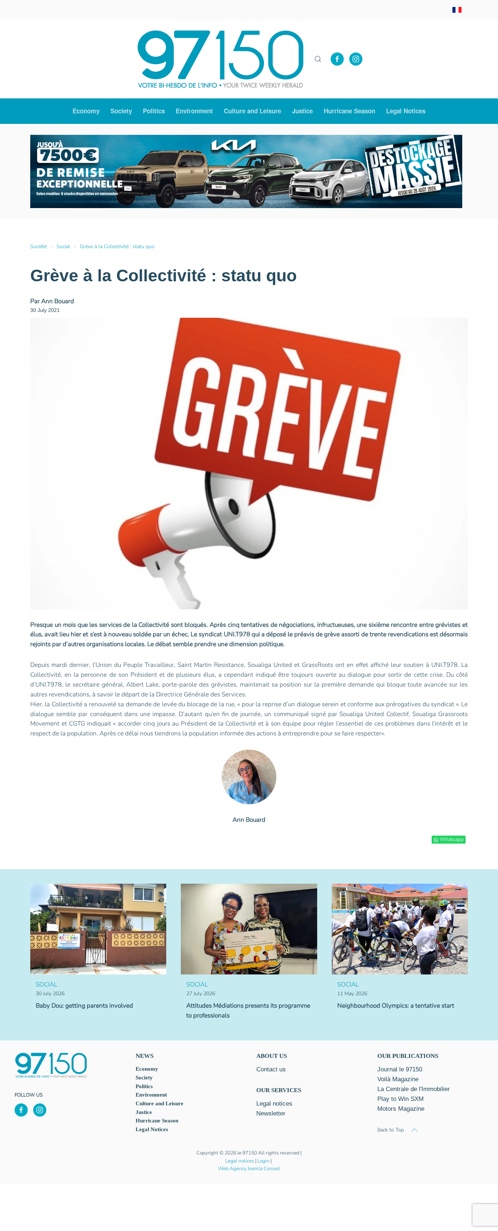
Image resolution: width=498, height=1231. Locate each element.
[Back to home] (220, 59)
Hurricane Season (349, 110)
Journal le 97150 (399, 1069)
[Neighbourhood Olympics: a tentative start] (400, 929)
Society (144, 1077)
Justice (302, 110)
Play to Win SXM (400, 1098)
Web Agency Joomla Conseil (249, 1168)
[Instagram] (355, 59)
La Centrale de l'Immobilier (413, 1089)
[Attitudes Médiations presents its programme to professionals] (249, 929)
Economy (147, 1069)
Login (263, 1160)
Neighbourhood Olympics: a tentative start (395, 1005)
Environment (194, 110)
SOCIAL (46, 984)
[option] (233, 171)
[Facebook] (337, 59)
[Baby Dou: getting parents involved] (98, 929)
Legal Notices (405, 110)
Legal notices (239, 1160)
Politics (154, 110)
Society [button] (121, 110)
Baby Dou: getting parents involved (84, 1005)
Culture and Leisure (159, 1103)
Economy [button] (86, 110)
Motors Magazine (400, 1108)
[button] (318, 59)
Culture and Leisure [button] (252, 110)
